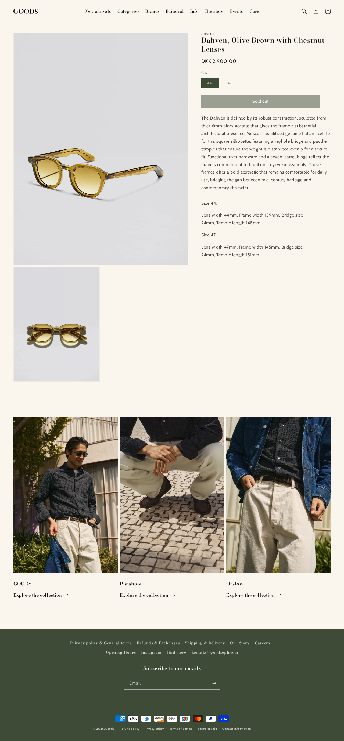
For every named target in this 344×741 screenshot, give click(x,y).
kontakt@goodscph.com (215, 652)
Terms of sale (207, 729)
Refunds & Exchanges (158, 643)
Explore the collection (37, 595)
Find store (176, 652)
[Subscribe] (214, 683)
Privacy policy (154, 729)
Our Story (239, 643)
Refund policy (129, 729)
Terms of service (181, 729)
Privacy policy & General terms (101, 643)
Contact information (236, 729)
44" (213, 84)
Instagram (151, 652)
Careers (262, 643)
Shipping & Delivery (205, 643)
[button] (128, 11)
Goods (109, 729)
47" (233, 84)
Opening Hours (121, 652)
